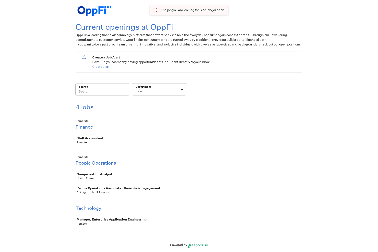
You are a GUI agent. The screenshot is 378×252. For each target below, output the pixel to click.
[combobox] (135, 91)
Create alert (100, 67)
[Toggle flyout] (182, 89)
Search (83, 86)
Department (143, 86)
